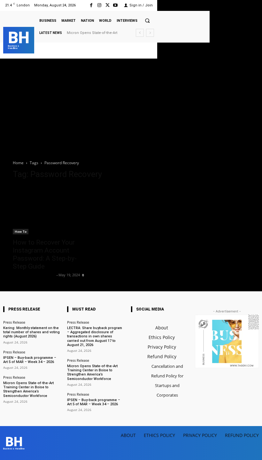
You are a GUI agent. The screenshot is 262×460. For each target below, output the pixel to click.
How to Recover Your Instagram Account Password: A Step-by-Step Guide (45, 254)
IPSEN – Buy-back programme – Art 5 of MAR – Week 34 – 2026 (29, 360)
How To (21, 231)
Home (18, 162)
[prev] (140, 33)
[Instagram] (99, 5)
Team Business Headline (34, 274)
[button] (147, 20)
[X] (108, 5)
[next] (150, 33)
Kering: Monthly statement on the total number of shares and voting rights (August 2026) (31, 332)
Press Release (14, 322)
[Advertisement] (131, 106)
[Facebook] (91, 5)
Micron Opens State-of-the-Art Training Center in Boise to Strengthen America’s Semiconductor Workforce (28, 389)
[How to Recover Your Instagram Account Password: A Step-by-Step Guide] (49, 210)
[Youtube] (115, 5)
